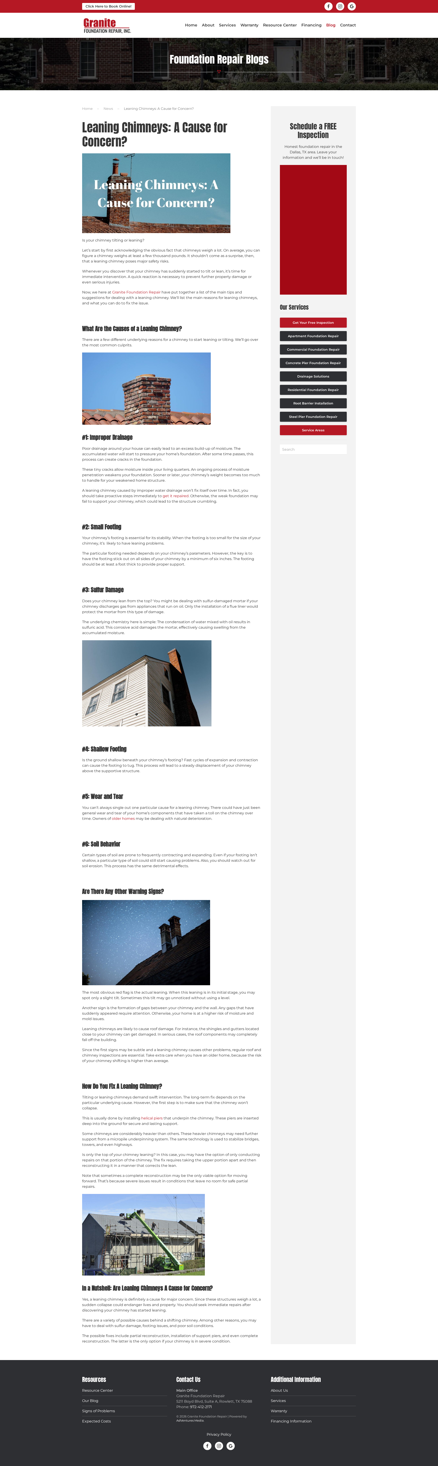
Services (278, 1401)
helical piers (152, 1118)
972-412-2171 (201, 1407)
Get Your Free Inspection (313, 323)
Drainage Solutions (313, 376)
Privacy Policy (219, 1434)
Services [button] (227, 25)
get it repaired (176, 496)
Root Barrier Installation (313, 403)
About (208, 25)
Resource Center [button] (280, 25)
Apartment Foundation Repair (313, 336)
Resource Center (97, 1390)
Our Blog (90, 1401)
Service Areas (313, 430)
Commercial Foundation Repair (313, 349)
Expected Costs (96, 1421)
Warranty (249, 25)
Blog (331, 25)
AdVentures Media (190, 1420)
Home (191, 25)
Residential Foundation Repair (313, 390)
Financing (311, 25)
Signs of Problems (98, 1411)
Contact (348, 25)
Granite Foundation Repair (136, 292)
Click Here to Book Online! (108, 6)
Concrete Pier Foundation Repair (313, 363)
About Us (279, 1390)
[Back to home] (107, 25)
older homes (123, 818)
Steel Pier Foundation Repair (313, 417)
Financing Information (291, 1421)
